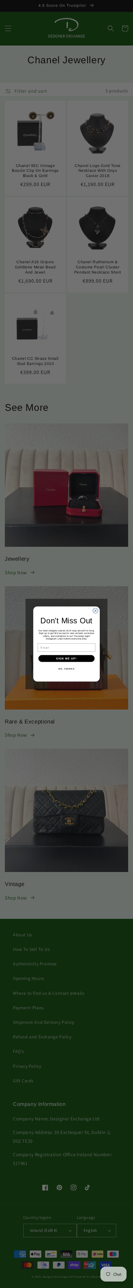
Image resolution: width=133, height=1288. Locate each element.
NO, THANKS (66, 669)
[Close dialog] (95, 610)
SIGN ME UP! (66, 658)
